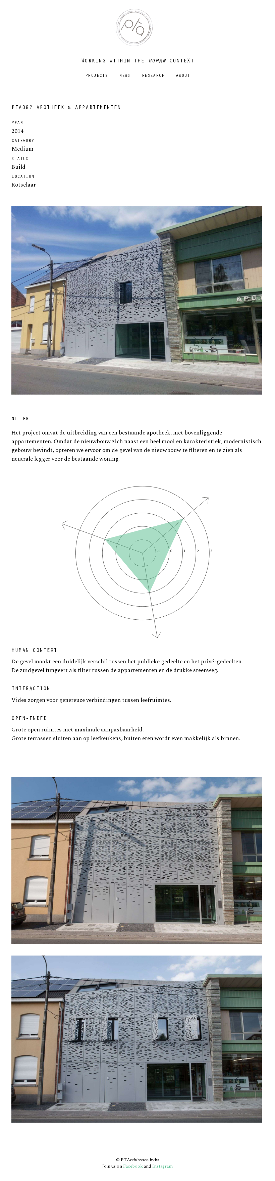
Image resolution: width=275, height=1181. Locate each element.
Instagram (162, 1166)
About (183, 76)
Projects (96, 76)
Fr (26, 419)
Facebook (133, 1166)
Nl (14, 419)
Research (153, 76)
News (124, 76)
